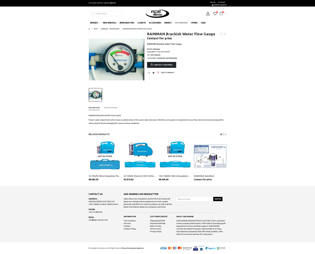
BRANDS (94, 22)
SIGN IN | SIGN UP (219, 5)
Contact (127, 226)
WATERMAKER (181, 22)
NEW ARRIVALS (109, 22)
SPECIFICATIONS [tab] (110, 108)
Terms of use (155, 229)
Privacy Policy (156, 231)
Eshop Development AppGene (133, 248)
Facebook (149, 73)
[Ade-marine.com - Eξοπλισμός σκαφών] (157, 13)
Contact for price (163, 65)
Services (127, 223)
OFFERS (194, 22)
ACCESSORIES (155, 22)
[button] (221, 134)
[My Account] (208, 14)
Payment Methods (157, 223)
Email (153, 73)
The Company (129, 221)
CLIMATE (141, 22)
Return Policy (155, 226)
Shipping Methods (157, 221)
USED (203, 22)
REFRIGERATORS (127, 22)
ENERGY (168, 22)
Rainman (161, 58)
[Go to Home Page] (89, 29)
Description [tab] (94, 108)
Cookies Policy (130, 229)
